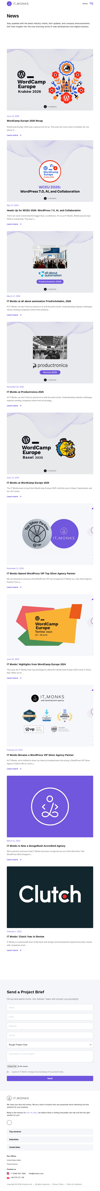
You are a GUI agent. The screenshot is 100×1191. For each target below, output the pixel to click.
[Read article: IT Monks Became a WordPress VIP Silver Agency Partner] (50, 715)
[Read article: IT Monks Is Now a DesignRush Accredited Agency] (50, 806)
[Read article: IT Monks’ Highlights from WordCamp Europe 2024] (50, 625)
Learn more (12, 135)
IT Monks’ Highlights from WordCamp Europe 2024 (36, 664)
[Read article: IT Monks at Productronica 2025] (50, 352)
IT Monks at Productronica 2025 (25, 392)
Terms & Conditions (74, 1184)
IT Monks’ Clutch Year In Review (25, 936)
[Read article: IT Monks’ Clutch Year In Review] (50, 897)
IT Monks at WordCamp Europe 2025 (28, 482)
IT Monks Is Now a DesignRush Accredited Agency (36, 846)
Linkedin (9, 1122)
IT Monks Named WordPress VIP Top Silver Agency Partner (41, 573)
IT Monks (17, 3)
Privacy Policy (58, 1184)
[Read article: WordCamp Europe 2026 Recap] (50, 80)
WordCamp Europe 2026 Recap (25, 120)
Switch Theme (75, 3)
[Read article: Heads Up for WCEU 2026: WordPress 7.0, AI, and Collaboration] (50, 171)
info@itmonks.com (36, 1173)
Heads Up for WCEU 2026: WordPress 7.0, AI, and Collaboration (44, 210)
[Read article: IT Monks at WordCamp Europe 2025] (50, 443)
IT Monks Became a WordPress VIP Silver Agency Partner (40, 755)
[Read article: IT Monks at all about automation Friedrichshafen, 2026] (50, 262)
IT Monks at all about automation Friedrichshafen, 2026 (39, 301)
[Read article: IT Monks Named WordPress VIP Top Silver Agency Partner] (50, 534)
